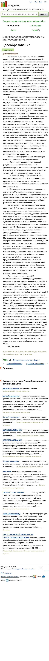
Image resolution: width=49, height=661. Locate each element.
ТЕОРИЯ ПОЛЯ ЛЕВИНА (13, 492)
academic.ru (10, 4)
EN (31, 2)
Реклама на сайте (28, 569)
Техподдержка (17, 569)
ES (40, 2)
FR (45, 2)
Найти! (43, 14)
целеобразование (11, 388)
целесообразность (14, 364)
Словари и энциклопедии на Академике (22, 9)
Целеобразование (11, 417)
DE (35, 2)
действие (7, 471)
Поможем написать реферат (26, 360)
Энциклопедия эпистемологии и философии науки (24, 21)
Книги (13, 30)
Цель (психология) (11, 513)
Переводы (36, 26)
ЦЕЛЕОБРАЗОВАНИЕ (12, 430)
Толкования (13, 26)
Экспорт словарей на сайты (10, 576)
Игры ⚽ (36, 30)
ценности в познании (35, 364)
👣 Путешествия (6, 573)
